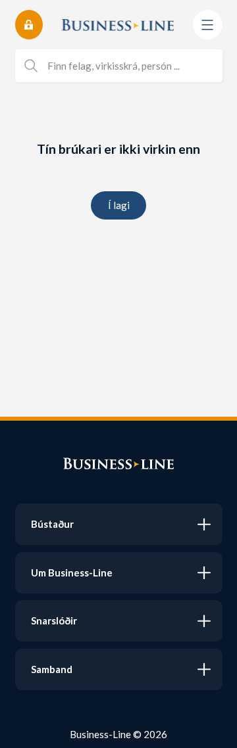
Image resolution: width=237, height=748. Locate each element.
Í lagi (119, 205)
